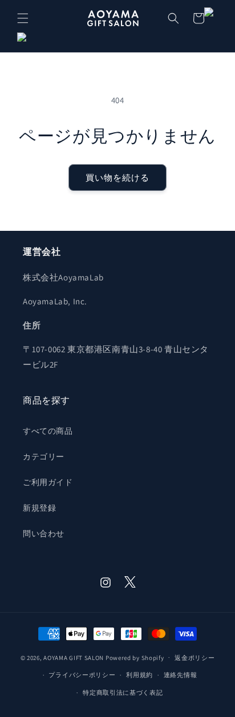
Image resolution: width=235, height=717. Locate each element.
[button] (22, 18)
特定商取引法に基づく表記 (123, 692)
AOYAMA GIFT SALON (73, 657)
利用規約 (139, 675)
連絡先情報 (180, 675)
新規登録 (39, 508)
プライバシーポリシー (81, 675)
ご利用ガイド (48, 482)
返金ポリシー (194, 658)
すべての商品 (48, 431)
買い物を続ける (117, 177)
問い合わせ (43, 533)
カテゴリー (43, 456)
